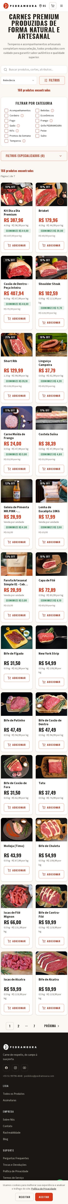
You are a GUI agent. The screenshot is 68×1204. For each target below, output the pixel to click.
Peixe (44, 131)
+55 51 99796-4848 (12, 1076)
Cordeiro (14, 115)
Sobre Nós (9, 1120)
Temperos (15, 141)
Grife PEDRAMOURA (51, 126)
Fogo (12, 120)
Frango (44, 120)
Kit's (12, 131)
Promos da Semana (20, 136)
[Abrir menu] (61, 5)
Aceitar (44, 1197)
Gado (12, 126)
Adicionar (19, 245)
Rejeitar (24, 1197)
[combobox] (19, 80)
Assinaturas (9, 1100)
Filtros (54, 80)
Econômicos (47, 115)
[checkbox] (6, 110)
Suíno (44, 136)
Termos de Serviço (13, 1178)
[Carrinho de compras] (52, 5)
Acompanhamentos (20, 110)
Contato (7, 1126)
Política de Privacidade (15, 1171)
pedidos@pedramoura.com (39, 1076)
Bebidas (45, 110)
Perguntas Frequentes (16, 1158)
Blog (5, 1139)
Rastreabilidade (11, 1133)
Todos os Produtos (13, 1094)
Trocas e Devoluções (14, 1165)
